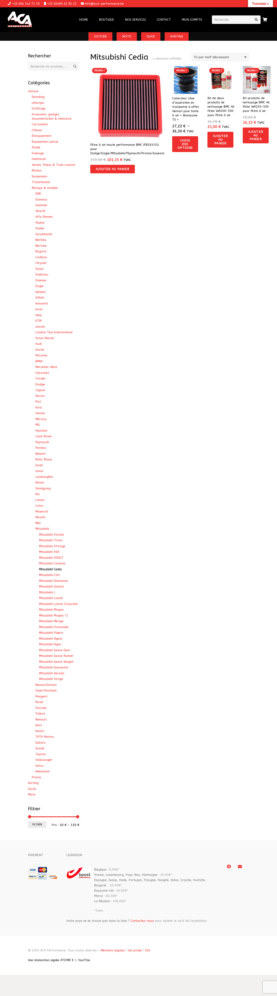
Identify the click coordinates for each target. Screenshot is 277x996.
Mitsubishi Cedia (50, 569)
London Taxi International (54, 332)
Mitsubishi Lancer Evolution (58, 604)
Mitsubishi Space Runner (56, 656)
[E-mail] (240, 867)
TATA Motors (44, 737)
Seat (38, 725)
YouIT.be (84, 960)
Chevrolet (42, 373)
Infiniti (39, 297)
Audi (38, 344)
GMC (38, 193)
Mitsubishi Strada (51, 534)
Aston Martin (44, 338)
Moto (31, 794)
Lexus (39, 471)
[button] (148, 19)
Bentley (40, 240)
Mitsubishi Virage (51, 679)
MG (37, 425)
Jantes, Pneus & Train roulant (53, 165)
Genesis (40, 292)
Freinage (38, 153)
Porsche (40, 708)
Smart (39, 731)
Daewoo (41, 199)
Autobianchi (43, 234)
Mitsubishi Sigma (50, 638)
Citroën (40, 378)
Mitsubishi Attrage (52, 546)
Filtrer (37, 824)
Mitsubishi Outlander (54, 627)
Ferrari (40, 396)
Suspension (39, 176)
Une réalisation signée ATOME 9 (51, 960)
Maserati (41, 511)
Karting (33, 783)
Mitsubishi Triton (50, 540)
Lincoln (40, 326)
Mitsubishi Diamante (53, 581)
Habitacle (39, 159)
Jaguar (40, 390)
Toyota (40, 754)
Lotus (39, 505)
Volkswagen (43, 760)
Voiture (33, 91)
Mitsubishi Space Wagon (56, 662)
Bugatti (40, 251)
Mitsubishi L (47, 592)
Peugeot (41, 696)
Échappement (42, 136)
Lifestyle (38, 103)
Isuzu (39, 309)
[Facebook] (229, 867)
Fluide (36, 147)
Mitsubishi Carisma (52, 563)
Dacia (39, 269)
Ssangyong (43, 488)
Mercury (41, 419)
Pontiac (40, 448)
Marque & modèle (45, 188)
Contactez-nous (142, 921)
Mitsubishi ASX (49, 552)
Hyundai (41, 430)
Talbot (40, 713)
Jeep (38, 315)
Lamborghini (44, 477)
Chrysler (41, 263)
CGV (147, 950)
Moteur (37, 170)
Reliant (40, 454)
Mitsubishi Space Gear (54, 650)
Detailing (38, 97)
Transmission (41, 182)
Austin (39, 350)
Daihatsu (41, 274)
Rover (39, 702)
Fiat (38, 401)
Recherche (75, 66)
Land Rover (43, 436)
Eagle (39, 286)
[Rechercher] (256, 19)
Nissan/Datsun (46, 685)
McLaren (41, 355)
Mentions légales (113, 950)
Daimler (41, 280)
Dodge (40, 384)
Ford (38, 407)
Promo (36, 777)
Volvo (39, 766)
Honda (40, 413)
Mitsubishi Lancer (51, 598)
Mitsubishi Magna (51, 609)
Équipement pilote (45, 142)
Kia (37, 494)
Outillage (38, 108)
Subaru (40, 742)
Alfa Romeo (44, 217)
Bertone (41, 246)
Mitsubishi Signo (50, 644)
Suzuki (39, 748)
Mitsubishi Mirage (51, 621)
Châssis (37, 130)
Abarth (40, 211)
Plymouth (42, 442)
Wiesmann (42, 771)
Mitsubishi (42, 529)
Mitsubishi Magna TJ (53, 615)
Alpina (40, 222)
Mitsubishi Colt (49, 575)
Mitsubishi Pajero (51, 633)
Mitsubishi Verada (51, 673)
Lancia (40, 500)
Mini (38, 523)
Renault (41, 719)
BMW (39, 361)
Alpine (39, 228)
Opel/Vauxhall (46, 690)
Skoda (39, 482)
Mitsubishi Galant (51, 586)
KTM (38, 321)
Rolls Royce (43, 459)
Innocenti (41, 303)
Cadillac (41, 257)
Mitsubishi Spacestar (54, 667)
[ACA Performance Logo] (20, 20)
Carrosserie (40, 124)
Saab (39, 465)
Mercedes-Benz (46, 367)
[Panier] (265, 19)
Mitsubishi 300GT (51, 558)
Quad (32, 789)
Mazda (40, 517)
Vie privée (135, 950)
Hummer (41, 205)
